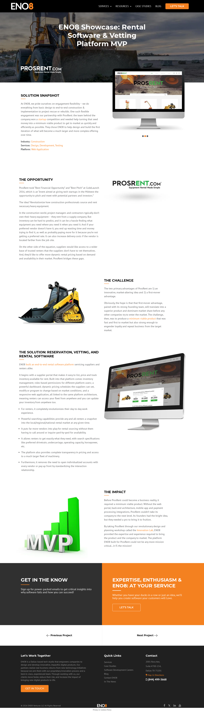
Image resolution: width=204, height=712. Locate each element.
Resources (122, 6)
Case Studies (143, 6)
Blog (158, 6)
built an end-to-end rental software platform (50, 364)
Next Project (145, 635)
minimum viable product (142, 318)
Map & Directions (156, 675)
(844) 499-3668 (157, 679)
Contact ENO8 (110, 677)
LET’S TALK (177, 6)
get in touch (34, 688)
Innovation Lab (145, 530)
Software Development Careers (118, 669)
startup (42, 119)
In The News (110, 681)
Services (104, 6)
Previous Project (61, 635)
